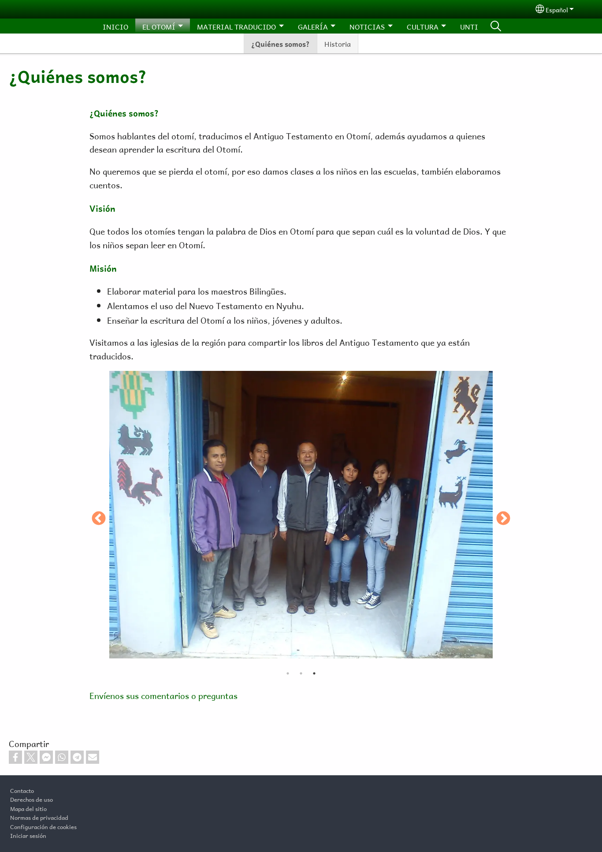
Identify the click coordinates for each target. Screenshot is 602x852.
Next (503, 519)
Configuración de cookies (43, 826)
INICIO (115, 25)
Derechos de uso (31, 798)
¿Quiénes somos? (280, 43)
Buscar (495, 26)
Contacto (22, 789)
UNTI (469, 25)
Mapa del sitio (28, 807)
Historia (337, 43)
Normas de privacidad (39, 816)
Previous (98, 519)
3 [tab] (314, 673)
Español (557, 9)
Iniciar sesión (28, 834)
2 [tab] (301, 673)
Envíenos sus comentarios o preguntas (163, 694)
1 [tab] (287, 673)
